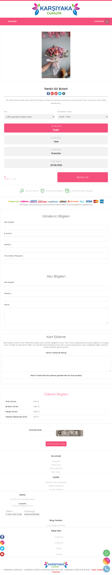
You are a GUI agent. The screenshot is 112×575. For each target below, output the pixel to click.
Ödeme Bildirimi (56, 468)
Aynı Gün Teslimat (32, 191)
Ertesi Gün (56, 153)
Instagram (59, 543)
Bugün (56, 129)
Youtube (58, 554)
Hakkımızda (56, 465)
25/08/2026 (56, 151)
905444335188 (31, 513)
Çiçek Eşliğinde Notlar (56, 525)
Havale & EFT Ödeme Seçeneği (81, 191)
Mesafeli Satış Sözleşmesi (56, 482)
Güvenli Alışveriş (56, 489)
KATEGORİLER (12, 21)
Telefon (9, 511)
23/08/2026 (56, 128)
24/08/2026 (56, 140)
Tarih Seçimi (56, 161)
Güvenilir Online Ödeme (54, 191)
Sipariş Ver (83, 177)
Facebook (59, 537)
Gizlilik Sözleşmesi (56, 486)
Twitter (59, 548)
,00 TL (22, 401)
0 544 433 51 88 (99, 21)
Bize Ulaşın (56, 472)
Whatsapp (29, 511)
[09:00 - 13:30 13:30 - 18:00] (82, 117)
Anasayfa (56, 461)
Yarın (56, 141)
